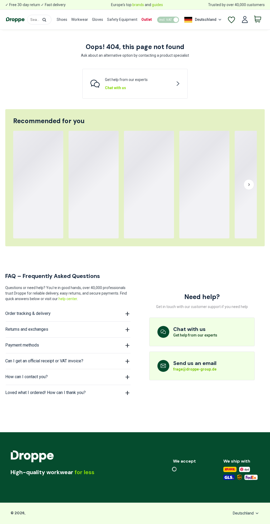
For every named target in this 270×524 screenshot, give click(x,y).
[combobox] (39, 20)
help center (68, 299)
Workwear (79, 19)
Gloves (97, 19)
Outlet (146, 19)
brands (138, 5)
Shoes (62, 19)
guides (157, 5)
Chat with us (115, 88)
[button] (44, 20)
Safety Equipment (122, 19)
